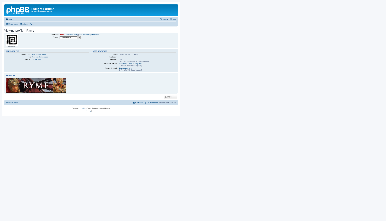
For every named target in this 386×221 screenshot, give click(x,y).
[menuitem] (9, 19)
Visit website (36, 59)
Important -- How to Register (130, 64)
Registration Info (125, 68)
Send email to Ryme (39, 54)
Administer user (71, 35)
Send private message (40, 57)
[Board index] (18, 10)
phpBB (83, 108)
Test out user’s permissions (89, 35)
